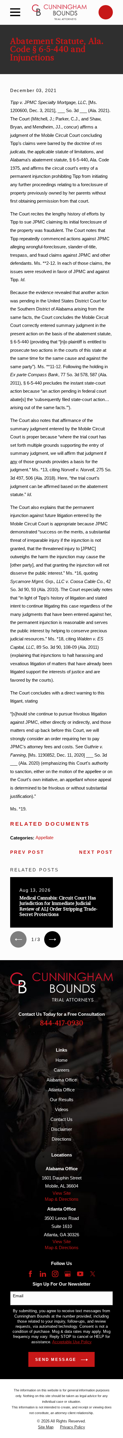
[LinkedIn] (43, 1274)
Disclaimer (61, 1129)
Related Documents (50, 824)
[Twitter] (93, 1274)
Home (61, 1060)
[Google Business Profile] (67, 1274)
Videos (61, 1109)
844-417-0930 (61, 1023)
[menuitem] (45, 1427)
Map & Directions (62, 1199)
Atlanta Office (61, 1089)
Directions (61, 1139)
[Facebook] (30, 1274)
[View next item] (52, 939)
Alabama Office (62, 1079)
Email (18, 1295)
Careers (62, 1070)
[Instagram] (55, 1274)
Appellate (44, 837)
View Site (62, 1193)
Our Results (61, 1099)
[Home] (59, 12)
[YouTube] (80, 1274)
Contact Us (61, 1119)
